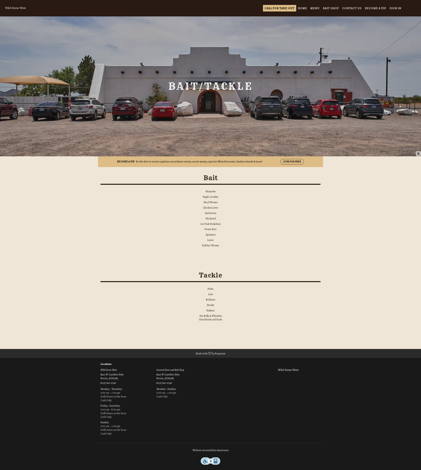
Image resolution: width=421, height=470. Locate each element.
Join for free (292, 161)
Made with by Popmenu (113, 353)
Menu (315, 8)
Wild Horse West (287, 371)
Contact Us (352, 8)
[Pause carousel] (418, 153)
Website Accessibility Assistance (210, 450)
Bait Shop (331, 8)
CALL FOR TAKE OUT (280, 8)
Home (302, 8)
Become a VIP (375, 8)
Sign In (395, 8)
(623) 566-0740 (108, 383)
